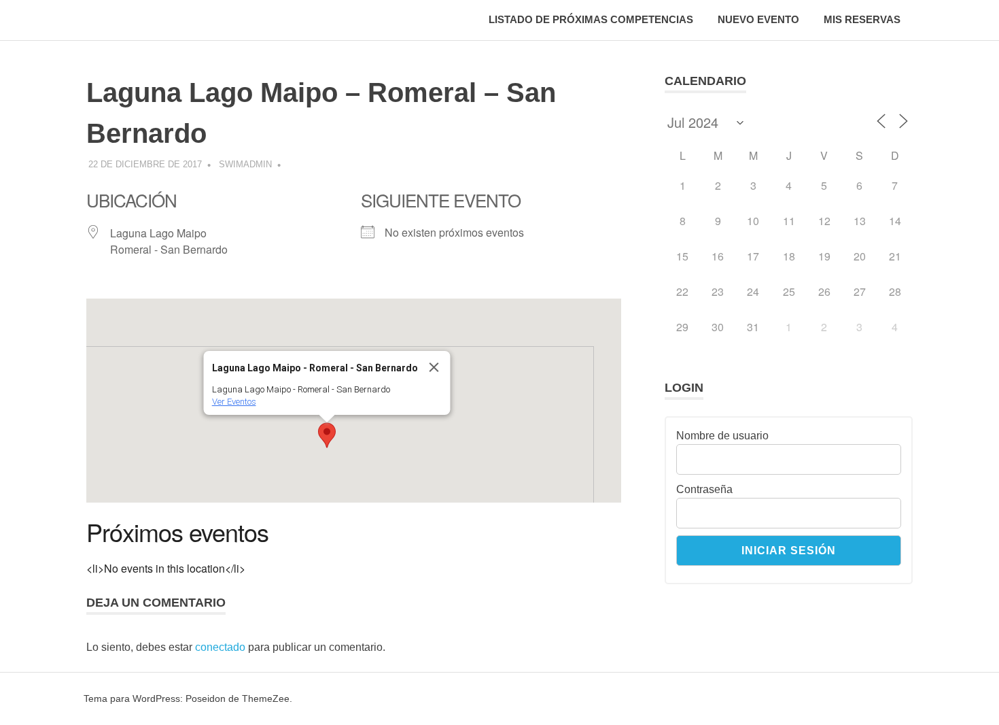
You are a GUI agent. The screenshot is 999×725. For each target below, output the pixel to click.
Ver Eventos (233, 402)
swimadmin (245, 164)
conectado (220, 647)
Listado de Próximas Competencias (591, 19)
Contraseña (704, 489)
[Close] (433, 367)
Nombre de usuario (722, 435)
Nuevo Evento (758, 19)
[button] (327, 435)
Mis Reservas (862, 19)
